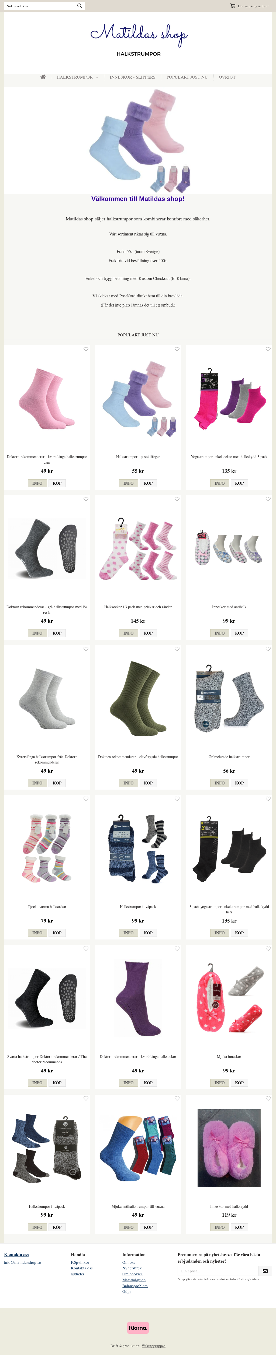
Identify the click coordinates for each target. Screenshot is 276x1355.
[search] (78, 6)
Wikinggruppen (153, 1345)
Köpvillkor (80, 1262)
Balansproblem (135, 1285)
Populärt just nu (187, 77)
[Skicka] (265, 1271)
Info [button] (37, 483)
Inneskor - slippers (133, 77)
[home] (43, 76)
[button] (57, 483)
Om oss (128, 1262)
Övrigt (227, 77)
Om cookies (132, 1273)
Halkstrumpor (75, 77)
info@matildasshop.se (22, 1262)
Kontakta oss (16, 1254)
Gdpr (126, 1291)
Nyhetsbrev (132, 1267)
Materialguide (134, 1279)
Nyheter (77, 1273)
